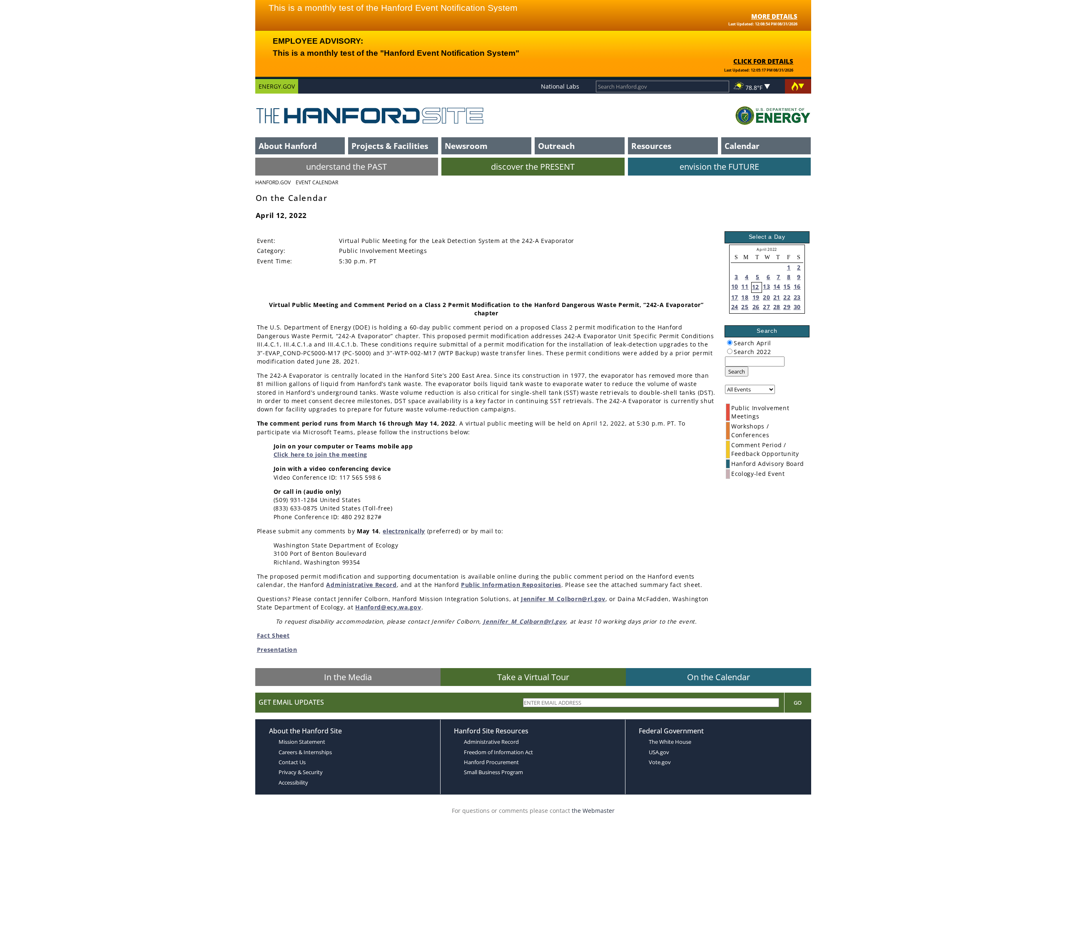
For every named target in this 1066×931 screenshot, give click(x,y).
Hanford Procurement (491, 762)
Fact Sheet (273, 635)
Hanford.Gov (273, 182)
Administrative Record (361, 585)
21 (776, 297)
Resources (651, 146)
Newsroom (466, 146)
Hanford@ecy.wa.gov (388, 607)
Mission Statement (302, 741)
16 (797, 286)
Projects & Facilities (389, 146)
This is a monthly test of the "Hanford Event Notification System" (396, 53)
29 (786, 307)
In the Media (348, 677)
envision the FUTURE (719, 166)
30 (797, 307)
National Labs (560, 86)
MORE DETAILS (774, 16)
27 (766, 307)
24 (734, 307)
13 (766, 286)
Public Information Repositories (511, 585)
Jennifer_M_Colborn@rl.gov (563, 599)
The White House (670, 741)
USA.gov (659, 752)
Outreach (556, 146)
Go (798, 702)
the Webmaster (593, 811)
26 (756, 307)
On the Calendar (718, 677)
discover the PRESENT (533, 166)
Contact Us (292, 762)
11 (744, 286)
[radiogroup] (729, 342)
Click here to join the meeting (320, 454)
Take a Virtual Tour (533, 677)
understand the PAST (346, 166)
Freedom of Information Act (498, 752)
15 (786, 286)
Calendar (742, 146)
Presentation (277, 650)
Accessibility (293, 782)
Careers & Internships (305, 752)
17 (734, 297)
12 (755, 287)
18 (744, 297)
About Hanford (288, 146)
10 (734, 286)
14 (776, 286)
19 (756, 297)
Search (736, 371)
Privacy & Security (301, 772)
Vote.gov (660, 762)
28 (776, 307)
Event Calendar (317, 182)
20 (766, 297)
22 (786, 297)
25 (744, 307)
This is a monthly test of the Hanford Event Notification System (393, 8)
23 (797, 297)
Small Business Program (493, 772)
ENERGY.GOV (277, 86)
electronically (404, 531)
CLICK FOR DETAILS (763, 61)
